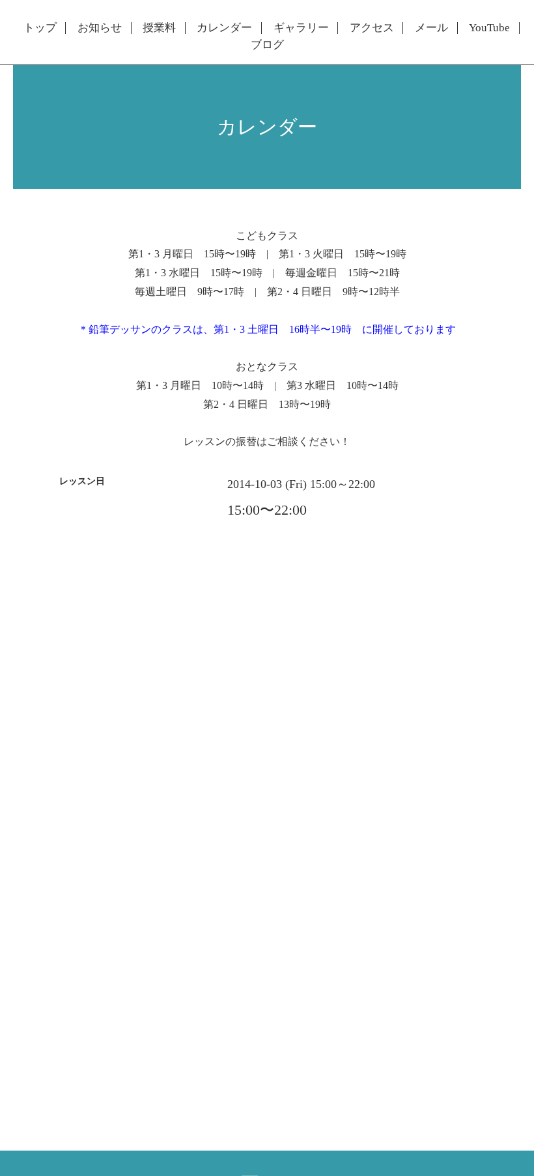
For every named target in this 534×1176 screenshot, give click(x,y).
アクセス (372, 28)
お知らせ (99, 28)
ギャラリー (301, 28)
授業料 (159, 28)
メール (431, 28)
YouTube (489, 28)
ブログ (267, 45)
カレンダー (224, 28)
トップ (40, 28)
